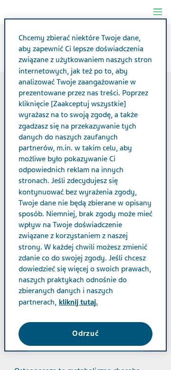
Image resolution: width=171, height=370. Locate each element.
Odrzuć (85, 333)
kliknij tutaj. (78, 302)
